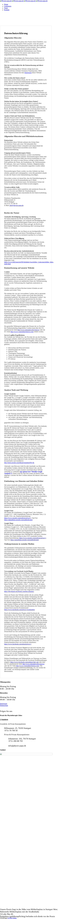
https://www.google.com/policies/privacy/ (17, 518)
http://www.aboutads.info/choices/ (33, 664)
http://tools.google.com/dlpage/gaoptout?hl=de (19, 463)
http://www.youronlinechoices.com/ (22, 332)
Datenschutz (4, 705)
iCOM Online (12, 918)
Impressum (28, 72)
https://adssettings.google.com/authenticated (18, 520)
